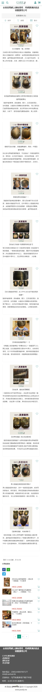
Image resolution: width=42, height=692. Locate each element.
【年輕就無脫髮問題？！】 (21, 342)
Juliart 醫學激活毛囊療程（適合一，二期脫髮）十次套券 (22, 591)
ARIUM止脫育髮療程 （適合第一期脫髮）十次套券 (22, 580)
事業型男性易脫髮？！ (21, 197)
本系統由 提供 (14, 687)
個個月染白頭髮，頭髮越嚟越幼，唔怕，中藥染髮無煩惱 (21, 148)
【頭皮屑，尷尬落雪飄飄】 (21, 389)
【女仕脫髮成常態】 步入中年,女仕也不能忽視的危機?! (21, 293)
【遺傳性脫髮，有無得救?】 (21, 531)
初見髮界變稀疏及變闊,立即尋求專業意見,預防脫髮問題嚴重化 (21, 97)
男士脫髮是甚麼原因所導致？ (21, 484)
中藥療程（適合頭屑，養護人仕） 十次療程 (22, 613)
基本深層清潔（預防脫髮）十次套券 (22, 624)
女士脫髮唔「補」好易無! (21, 49)
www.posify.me (21, 690)
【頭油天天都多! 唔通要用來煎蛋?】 (21, 244)
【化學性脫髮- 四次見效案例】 (21, 437)
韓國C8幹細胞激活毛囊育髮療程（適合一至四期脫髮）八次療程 (22, 602)
